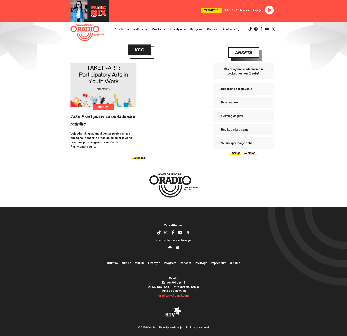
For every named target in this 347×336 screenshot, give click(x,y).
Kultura (138, 29)
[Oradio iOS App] (177, 248)
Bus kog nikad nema (235, 129)
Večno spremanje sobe (237, 143)
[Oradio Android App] (170, 248)
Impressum (218, 263)
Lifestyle (176, 29)
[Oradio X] (273, 29)
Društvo (119, 29)
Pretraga (229, 29)
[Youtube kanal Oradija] (267, 29)
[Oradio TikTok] (250, 29)
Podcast (212, 29)
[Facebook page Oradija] (261, 29)
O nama (235, 263)
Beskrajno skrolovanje (236, 89)
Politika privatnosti (197, 327)
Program (196, 29)
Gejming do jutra (232, 116)
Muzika (156, 29)
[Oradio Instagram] (256, 29)
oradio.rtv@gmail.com (173, 295)
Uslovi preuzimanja (170, 327)
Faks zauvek (229, 102)
